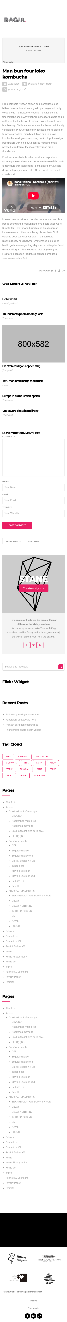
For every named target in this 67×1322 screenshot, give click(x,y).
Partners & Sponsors (16, 971)
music (53, 763)
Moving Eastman (21, 871)
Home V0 (10, 961)
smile (39, 769)
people (9, 769)
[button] (57, 6)
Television (13, 83)
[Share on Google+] (63, 270)
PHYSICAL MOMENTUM (22, 891)
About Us (10, 802)
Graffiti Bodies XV (15, 946)
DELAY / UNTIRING (22, 905)
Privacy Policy (13, 977)
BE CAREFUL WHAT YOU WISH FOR (31, 895)
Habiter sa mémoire (22, 826)
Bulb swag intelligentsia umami (22, 714)
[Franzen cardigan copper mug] (33, 343)
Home (8, 951)
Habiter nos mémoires (24, 821)
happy (41, 83)
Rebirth (15, 886)
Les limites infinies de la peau (28, 831)
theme (23, 775)
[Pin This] (59, 270)
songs (49, 83)
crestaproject (42, 757)
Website (7, 507)
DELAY (15, 900)
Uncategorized (9, 303)
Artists (8, 807)
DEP (14, 845)
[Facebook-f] (27, 1316)
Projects (9, 982)
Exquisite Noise (20, 850)
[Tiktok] (39, 1316)
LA (13, 916)
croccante (11, 763)
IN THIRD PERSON (22, 911)
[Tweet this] (52, 270)
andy (8, 757)
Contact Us (11, 936)
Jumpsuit (7, 370)
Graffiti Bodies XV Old (23, 860)
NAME (15, 921)
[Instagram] (33, 1316)
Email (5, 494)
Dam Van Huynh (18, 841)
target (9, 775)
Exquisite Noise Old (22, 855)
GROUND (17, 816)
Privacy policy (34, 1308)
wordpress (39, 775)
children (32, 83)
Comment (8, 436)
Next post (33, 541)
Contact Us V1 (13, 941)
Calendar (10, 931)
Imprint (9, 966)
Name (5, 481)
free (26, 763)
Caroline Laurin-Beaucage (23, 811)
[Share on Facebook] (56, 270)
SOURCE (16, 926)
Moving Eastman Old (23, 876)
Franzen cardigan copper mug (21, 724)
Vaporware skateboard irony (20, 719)
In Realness (18, 866)
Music (5, 384)
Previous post (14, 541)
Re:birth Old (18, 881)
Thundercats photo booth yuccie (23, 730)
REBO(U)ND (18, 836)
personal (24, 769)
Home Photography (16, 956)
